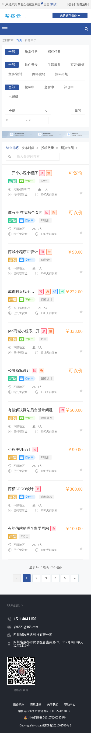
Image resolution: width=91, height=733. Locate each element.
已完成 (13, 96)
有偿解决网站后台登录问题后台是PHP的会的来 (33, 410)
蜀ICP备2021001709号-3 (56, 725)
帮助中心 (69, 704)
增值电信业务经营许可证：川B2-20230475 (44, 711)
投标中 (30, 87)
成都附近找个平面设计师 (22, 292)
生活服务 (54, 65)
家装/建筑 (77, 65)
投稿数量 (47, 148)
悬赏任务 (31, 51)
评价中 (69, 87)
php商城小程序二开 (24, 331)
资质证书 (35, 704)
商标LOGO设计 (21, 489)
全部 (11, 51)
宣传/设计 (15, 74)
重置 (78, 111)
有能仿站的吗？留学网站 (28, 528)
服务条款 (18, 704)
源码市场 (61, 74)
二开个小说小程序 (23, 173)
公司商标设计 (19, 370)
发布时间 (28, 148)
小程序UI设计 (19, 449)
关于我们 (52, 704)
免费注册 (82, 4)
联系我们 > (15, 605)
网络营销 (38, 74)
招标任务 (54, 51)
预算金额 (67, 148)
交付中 (49, 87)
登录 (71, 4)
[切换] (53, 4)
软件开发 (31, 65)
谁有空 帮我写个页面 (25, 212)
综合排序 (12, 148)
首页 (19, 40)
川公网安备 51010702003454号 (47, 717)
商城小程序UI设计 (23, 252)
